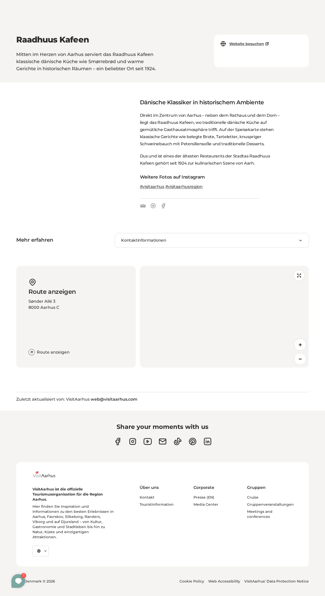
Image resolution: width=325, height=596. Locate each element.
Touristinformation (157, 504)
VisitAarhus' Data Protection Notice (276, 581)
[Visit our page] (132, 441)
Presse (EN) (203, 497)
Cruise (252, 497)
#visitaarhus (152, 186)
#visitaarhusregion (184, 186)
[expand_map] (299, 275)
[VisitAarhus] (47, 474)
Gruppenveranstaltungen (270, 504)
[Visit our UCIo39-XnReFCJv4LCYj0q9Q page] (147, 441)
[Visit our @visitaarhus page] (177, 441)
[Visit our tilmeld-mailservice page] (162, 441)
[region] (224, 317)
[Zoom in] (300, 345)
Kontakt (147, 497)
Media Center (205, 504)
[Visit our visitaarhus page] (117, 441)
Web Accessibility (224, 581)
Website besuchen (246, 43)
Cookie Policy (192, 581)
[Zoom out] (300, 359)
